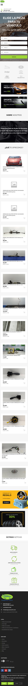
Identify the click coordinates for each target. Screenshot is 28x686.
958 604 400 (7, 10)
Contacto (4, 649)
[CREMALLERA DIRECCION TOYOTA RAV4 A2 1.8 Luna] (14, 231)
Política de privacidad (6, 621)
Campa (3, 643)
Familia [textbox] (5, 47)
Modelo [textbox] (6, 43)
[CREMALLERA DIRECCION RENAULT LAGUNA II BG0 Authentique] (14, 302)
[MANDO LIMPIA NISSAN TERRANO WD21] (14, 349)
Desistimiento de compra (7, 629)
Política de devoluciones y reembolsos (10, 627)
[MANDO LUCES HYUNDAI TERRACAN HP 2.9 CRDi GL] (14, 373)
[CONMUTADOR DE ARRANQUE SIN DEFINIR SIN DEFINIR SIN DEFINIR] (14, 448)
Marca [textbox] (5, 38)
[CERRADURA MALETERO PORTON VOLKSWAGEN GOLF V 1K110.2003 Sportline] (14, 184)
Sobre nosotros (5, 645)
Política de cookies (6, 625)
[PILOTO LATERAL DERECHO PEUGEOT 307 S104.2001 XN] (14, 473)
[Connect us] (2, 670)
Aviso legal (4, 623)
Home (3, 639)
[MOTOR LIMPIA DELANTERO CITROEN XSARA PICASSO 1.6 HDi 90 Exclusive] (14, 161)
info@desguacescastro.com (9, 609)
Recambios (4, 641)
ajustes (11, 679)
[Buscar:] (12, 11)
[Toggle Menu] (2, 5)
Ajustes (16, 683)
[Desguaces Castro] (7, 1)
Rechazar (10, 683)
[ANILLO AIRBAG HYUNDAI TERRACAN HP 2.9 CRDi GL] (14, 420)
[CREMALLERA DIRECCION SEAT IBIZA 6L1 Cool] (14, 255)
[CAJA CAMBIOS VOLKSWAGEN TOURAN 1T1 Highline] (14, 326)
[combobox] (14, 38)
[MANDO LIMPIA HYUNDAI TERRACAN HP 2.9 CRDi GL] (14, 396)
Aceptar (4, 683)
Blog (3, 651)
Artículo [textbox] (6, 52)
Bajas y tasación (5, 647)
